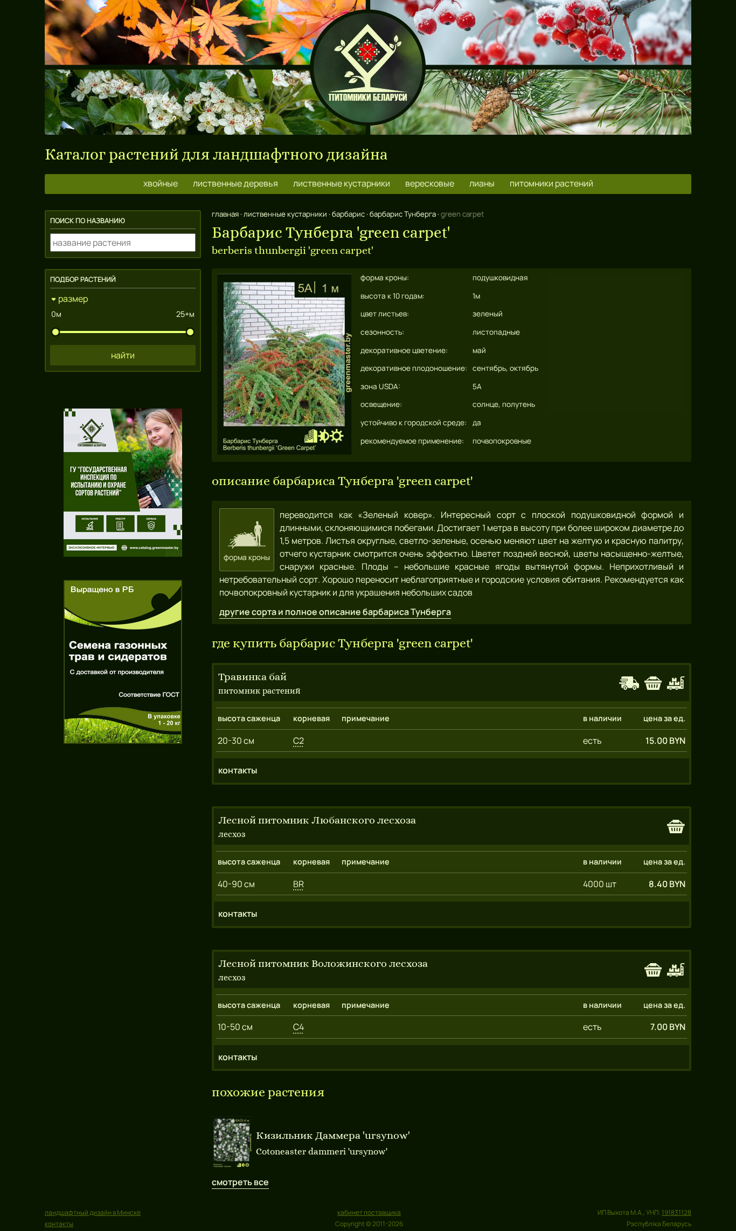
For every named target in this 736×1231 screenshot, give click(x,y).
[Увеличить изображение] (284, 452)
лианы (482, 183)
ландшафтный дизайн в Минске (93, 1212)
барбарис (348, 214)
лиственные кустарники (341, 183)
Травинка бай (252, 676)
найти (123, 355)
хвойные (160, 183)
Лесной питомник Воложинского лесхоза (323, 963)
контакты (237, 770)
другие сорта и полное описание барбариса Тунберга (335, 612)
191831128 (676, 1212)
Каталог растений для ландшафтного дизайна (216, 154)
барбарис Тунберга (403, 214)
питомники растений (551, 183)
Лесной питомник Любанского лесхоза (317, 820)
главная (225, 214)
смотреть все (240, 1182)
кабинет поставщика (369, 1212)
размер (73, 298)
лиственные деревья (235, 183)
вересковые (429, 183)
